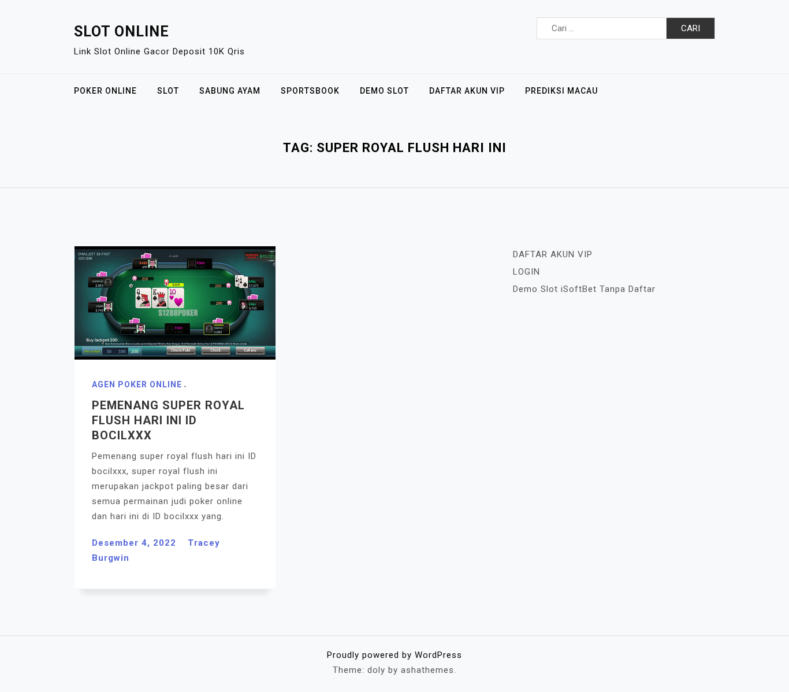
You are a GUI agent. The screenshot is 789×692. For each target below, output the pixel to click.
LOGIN (526, 272)
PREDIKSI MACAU (561, 90)
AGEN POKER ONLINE (137, 384)
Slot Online (121, 31)
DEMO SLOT (384, 90)
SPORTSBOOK (310, 90)
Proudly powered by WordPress (394, 655)
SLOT (168, 90)
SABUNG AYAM (229, 90)
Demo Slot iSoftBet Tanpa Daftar (584, 289)
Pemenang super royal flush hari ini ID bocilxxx (168, 420)
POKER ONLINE (105, 90)
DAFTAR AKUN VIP (467, 90)
